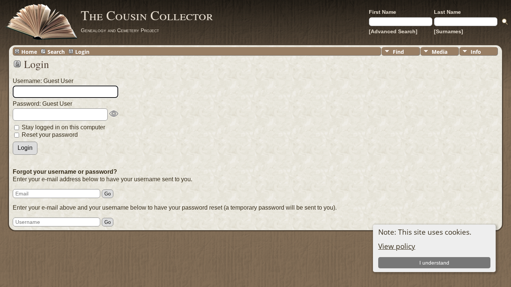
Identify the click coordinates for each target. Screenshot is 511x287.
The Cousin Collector (147, 15)
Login (82, 52)
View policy (396, 246)
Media (439, 51)
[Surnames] (448, 31)
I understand (434, 263)
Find (398, 51)
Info (476, 51)
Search (56, 52)
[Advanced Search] (393, 31)
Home (29, 52)
